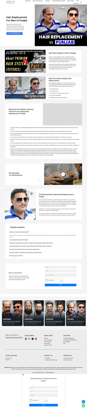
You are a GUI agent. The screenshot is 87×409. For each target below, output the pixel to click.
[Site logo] (10, 2)
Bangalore (8, 359)
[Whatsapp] (83, 405)
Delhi (11, 358)
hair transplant (71, 209)
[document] (43, 391)
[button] (25, 88)
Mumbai (7, 358)
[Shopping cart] (81, 2)
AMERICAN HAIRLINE (14, 338)
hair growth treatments (44, 210)
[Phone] (83, 401)
